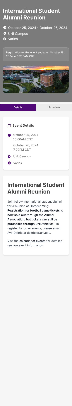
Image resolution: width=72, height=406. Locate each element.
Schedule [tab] (54, 107)
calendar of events (32, 241)
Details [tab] (18, 107)
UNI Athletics (44, 224)
